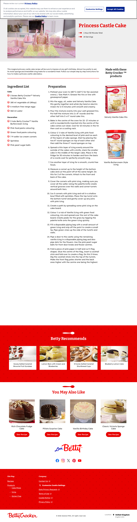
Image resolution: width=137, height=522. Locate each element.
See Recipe (23, 435)
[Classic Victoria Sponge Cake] (114, 411)
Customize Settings (94, 9)
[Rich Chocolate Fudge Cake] (22, 411)
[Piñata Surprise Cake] (52, 412)
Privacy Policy (31, 3)
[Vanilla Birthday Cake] (83, 412)
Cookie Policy (41, 16)
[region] (68, 9)
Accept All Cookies (115, 9)
